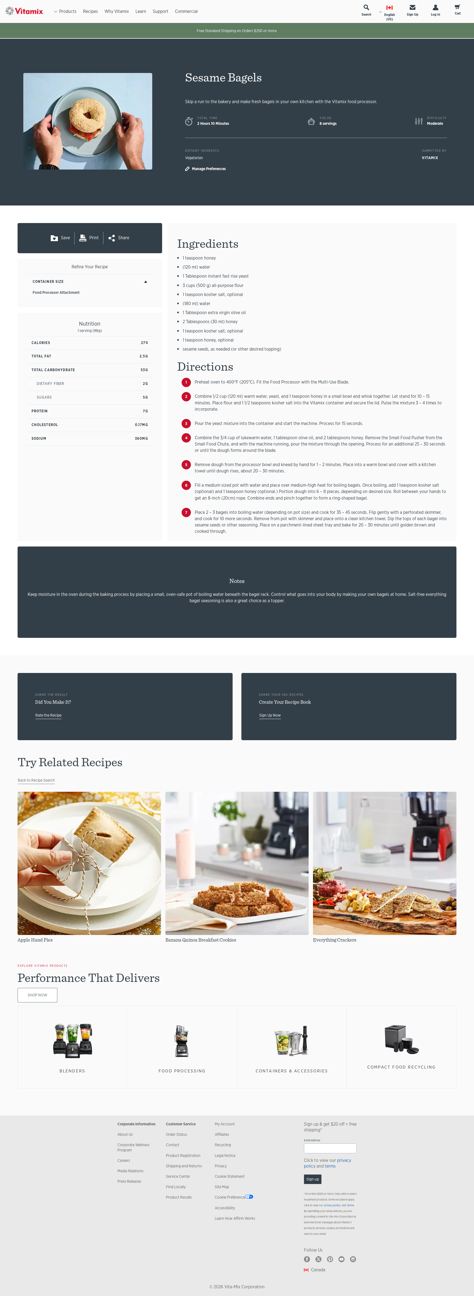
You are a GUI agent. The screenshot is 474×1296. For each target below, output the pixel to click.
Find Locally (176, 1186)
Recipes (90, 11)
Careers (123, 1160)
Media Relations (130, 1170)
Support (160, 11)
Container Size (48, 281)
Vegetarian (194, 157)
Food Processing (182, 1071)
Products (68, 11)
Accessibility (225, 1207)
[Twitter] (318, 1259)
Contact (172, 1144)
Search (366, 14)
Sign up (312, 1179)
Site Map (222, 1186)
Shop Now (37, 995)
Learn (141, 11)
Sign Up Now (270, 715)
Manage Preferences (209, 168)
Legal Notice (225, 1155)
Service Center (178, 1176)
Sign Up (412, 14)
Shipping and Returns (184, 1165)
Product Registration (183, 1155)
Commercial (186, 11)
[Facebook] (307, 1259)
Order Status (176, 1134)
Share (123, 238)
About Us (125, 1134)
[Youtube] (341, 1259)
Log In (435, 14)
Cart (458, 13)
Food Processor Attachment (56, 292)
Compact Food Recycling (401, 1067)
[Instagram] (353, 1259)
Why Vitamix (117, 11)
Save (65, 238)
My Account (225, 1124)
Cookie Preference (230, 1197)
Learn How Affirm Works (235, 1218)
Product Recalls (179, 1197)
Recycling (223, 1144)
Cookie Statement (230, 1176)
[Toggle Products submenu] (56, 11)
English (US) (389, 17)
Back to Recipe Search (36, 780)
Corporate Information (136, 1124)
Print (94, 238)
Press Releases (129, 1181)
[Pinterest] (330, 1259)
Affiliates (222, 1134)
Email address (312, 1140)
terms (330, 1166)
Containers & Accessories (292, 1071)
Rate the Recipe (48, 715)
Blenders (73, 1071)
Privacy (221, 1165)
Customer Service (181, 1124)
